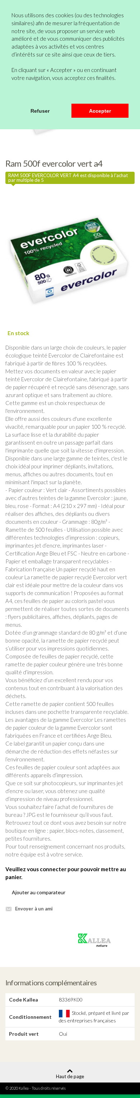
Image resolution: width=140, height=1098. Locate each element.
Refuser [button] (40, 111)
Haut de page (70, 1076)
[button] (12, 94)
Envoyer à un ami (34, 909)
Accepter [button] (100, 111)
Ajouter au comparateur (38, 892)
